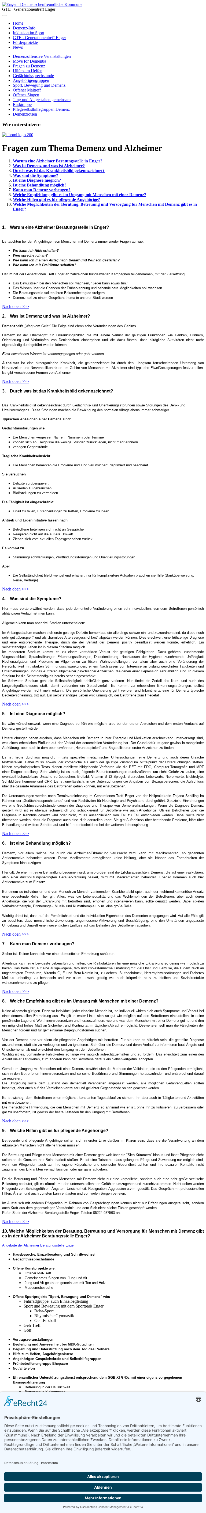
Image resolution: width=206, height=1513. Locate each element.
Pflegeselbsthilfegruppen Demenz (41, 109)
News (18, 47)
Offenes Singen (26, 95)
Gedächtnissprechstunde (33, 75)
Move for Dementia (29, 61)
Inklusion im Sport (28, 33)
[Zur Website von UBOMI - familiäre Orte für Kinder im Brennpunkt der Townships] (17, 134)
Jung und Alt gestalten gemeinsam (42, 99)
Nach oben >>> (15, 306)
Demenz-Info (24, 28)
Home (18, 23)
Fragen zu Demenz (29, 66)
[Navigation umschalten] (4, 15)
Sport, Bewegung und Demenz (39, 85)
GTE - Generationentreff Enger (39, 37)
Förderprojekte (25, 42)
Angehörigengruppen (31, 80)
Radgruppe (22, 104)
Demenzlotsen (25, 114)
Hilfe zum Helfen (27, 70)
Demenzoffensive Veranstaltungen (42, 56)
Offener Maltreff (27, 90)
